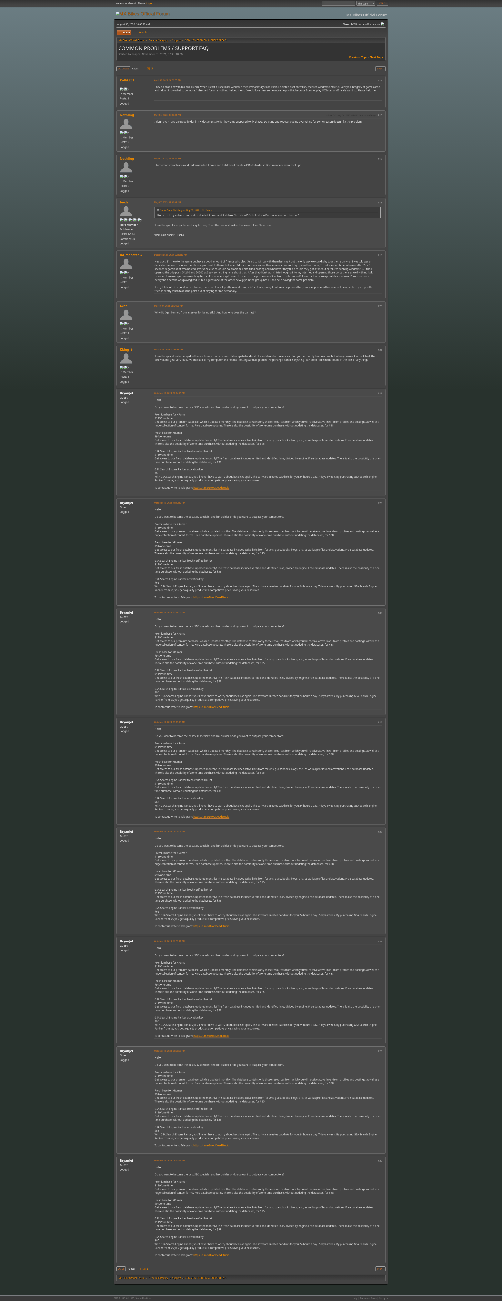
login (149, 3)
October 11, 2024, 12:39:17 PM (169, 941)
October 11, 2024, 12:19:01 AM (169, 612)
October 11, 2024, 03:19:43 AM (169, 722)
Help (355, 1298)
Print (380, 68)
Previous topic (358, 57)
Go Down (123, 68)
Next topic (377, 57)
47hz (123, 306)
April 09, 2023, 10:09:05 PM (167, 80)
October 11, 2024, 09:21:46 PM (169, 1160)
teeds (124, 202)
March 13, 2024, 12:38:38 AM (168, 349)
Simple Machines (143, 1298)
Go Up (121, 1268)
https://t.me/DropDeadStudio (211, 487)
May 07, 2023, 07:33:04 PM (167, 202)
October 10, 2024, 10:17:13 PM (169, 502)
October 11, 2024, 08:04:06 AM (169, 831)
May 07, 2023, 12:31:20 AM (167, 158)
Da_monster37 (131, 255)
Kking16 (126, 349)
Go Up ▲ (383, 1298)
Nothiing (127, 115)
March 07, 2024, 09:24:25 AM (168, 305)
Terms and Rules (368, 1298)
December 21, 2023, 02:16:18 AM (170, 254)
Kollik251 (127, 80)
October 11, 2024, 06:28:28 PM (169, 1050)
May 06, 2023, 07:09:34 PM (167, 114)
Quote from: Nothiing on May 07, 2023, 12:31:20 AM (186, 210)
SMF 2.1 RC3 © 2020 (124, 1298)
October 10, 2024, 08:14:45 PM (169, 393)
